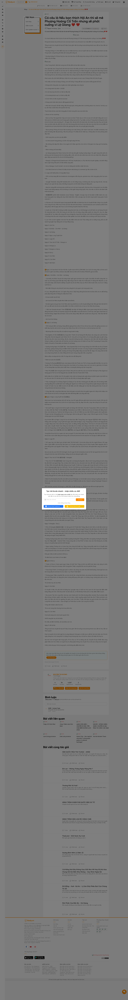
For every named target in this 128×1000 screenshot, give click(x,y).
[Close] (83, 491)
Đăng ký (80, 499)
